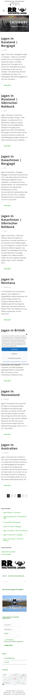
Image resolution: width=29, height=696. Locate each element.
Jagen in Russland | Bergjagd (9, 42)
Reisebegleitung (9, 658)
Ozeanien (6, 399)
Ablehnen (14, 354)
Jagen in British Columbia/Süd (13, 332)
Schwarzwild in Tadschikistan (12, 522)
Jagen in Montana (8, 281)
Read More (7, 85)
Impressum (24, 361)
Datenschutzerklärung (16, 361)
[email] (10, 5)
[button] (26, 334)
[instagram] (18, 5)
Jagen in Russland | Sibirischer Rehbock (9, 101)
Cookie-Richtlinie (6, 361)
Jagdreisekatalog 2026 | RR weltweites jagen (14, 517)
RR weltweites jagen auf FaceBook (12, 589)
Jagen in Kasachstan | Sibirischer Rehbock (11, 221)
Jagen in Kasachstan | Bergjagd (11, 160)
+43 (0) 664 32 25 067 (8, 552)
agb (13, 692)
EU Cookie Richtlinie (19, 694)
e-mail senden (6, 554)
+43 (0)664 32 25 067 (14, 3)
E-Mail (6, 633)
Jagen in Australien (9, 446)
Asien (5, 50)
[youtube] (15, 5)
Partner (7, 662)
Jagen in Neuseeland (10, 393)
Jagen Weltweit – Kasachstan (12, 512)
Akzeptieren (14, 349)
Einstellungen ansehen (14, 358)
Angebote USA (7, 287)
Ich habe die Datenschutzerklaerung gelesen (13, 640)
